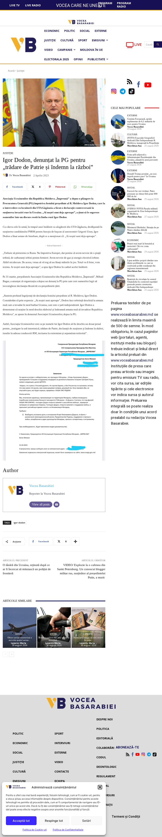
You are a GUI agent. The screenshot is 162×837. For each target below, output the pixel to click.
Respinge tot (54, 821)
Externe (88, 634)
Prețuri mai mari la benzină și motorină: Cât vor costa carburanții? (140, 246)
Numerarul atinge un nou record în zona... (88, 638)
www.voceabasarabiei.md (132, 314)
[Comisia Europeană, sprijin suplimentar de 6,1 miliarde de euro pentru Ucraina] (118, 121)
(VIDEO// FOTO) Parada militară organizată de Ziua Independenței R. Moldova (142, 211)
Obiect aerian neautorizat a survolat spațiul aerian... (20, 638)
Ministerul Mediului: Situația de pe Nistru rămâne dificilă (143, 228)
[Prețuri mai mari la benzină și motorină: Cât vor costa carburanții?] (118, 246)
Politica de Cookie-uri (35, 829)
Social (19, 634)
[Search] (158, 44)
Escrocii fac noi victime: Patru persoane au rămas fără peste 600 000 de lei (142, 193)
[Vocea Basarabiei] (6, 175)
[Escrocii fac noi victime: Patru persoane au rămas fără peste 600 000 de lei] (118, 193)
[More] (75, 541)
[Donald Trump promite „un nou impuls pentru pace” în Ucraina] (118, 175)
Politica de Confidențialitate (68, 829)
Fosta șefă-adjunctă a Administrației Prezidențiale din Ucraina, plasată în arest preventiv (142, 157)
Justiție (20, 70)
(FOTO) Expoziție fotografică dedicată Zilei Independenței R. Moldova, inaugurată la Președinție (143, 140)
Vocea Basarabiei (22, 175)
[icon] (130, 46)
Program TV (105, 4)
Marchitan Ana (134, 146)
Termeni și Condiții (126, 816)
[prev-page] (5, 654)
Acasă (11, 70)
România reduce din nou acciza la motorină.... (54, 638)
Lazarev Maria (18, 642)
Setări (86, 821)
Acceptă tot (21, 821)
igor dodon (19, 522)
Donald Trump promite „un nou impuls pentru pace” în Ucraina (142, 175)
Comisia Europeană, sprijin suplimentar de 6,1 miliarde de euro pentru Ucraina (141, 121)
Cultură (132, 134)
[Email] (56, 504)
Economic (133, 240)
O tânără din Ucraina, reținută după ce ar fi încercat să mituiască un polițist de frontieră (27, 569)
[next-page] (11, 654)
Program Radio (124, 4)
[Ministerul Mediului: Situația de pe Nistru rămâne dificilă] (118, 228)
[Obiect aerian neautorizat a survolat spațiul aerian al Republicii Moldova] (20, 627)
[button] (100, 787)
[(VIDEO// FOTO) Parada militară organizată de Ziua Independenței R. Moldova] (118, 210)
